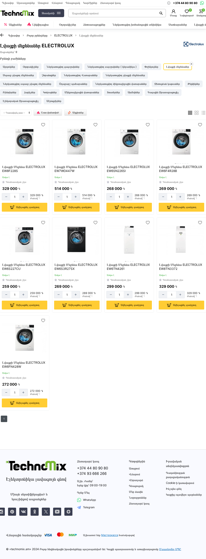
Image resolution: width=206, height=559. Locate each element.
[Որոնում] (161, 13)
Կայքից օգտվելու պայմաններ (184, 494)
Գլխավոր (8, 2)
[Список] (203, 112)
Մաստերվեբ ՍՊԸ (170, 549)
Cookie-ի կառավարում (180, 482)
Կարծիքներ (90, 2)
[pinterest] (12, 512)
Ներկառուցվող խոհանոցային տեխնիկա (136, 24)
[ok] (35, 512)
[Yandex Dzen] (68, 512)
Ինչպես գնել (174, 488)
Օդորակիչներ (67, 24)
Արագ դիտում (25, 158)
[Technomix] (17, 13)
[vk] (23, 512)
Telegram (89, 507)
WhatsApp (89, 499)
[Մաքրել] (191, 64)
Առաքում (43, 2)
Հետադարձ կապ (110, 2)
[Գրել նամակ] (202, 3)
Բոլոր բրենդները (37, 35)
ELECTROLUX (63, 35)
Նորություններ (137, 497)
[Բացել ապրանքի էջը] (24, 142)
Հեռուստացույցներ (94, 24)
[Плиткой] (190, 113)
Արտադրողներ (26, 2)
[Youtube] (57, 512)
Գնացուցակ (73, 2)
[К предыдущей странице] (2, 35)
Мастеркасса (109, 535)
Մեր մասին (136, 491)
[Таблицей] (197, 113)
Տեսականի (48, 13)
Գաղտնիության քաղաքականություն (178, 475)
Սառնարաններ (178, 24)
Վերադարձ (136, 480)
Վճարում (57, 2)
